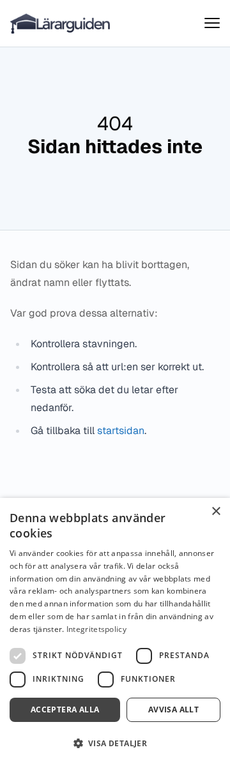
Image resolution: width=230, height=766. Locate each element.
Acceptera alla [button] (65, 709)
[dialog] (115, 632)
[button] (115, 743)
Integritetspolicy (96, 629)
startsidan (120, 430)
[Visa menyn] (212, 23)
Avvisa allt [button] (173, 709)
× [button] (215, 511)
